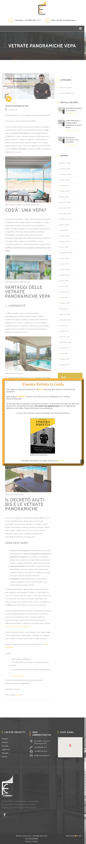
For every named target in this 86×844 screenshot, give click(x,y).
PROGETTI (21, 396)
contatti (61, 461)
